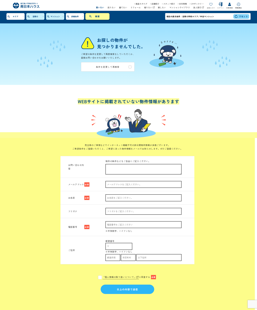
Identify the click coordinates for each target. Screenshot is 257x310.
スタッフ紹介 (169, 3)
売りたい (111, 7)
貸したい (162, 7)
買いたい (100, 7)
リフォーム (136, 7)
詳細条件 (75, 16)
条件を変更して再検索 (108, 66)
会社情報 (183, 3)
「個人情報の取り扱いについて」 (119, 277)
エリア (15, 16)
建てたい (123, 7)
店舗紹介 (155, 3)
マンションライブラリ (179, 7)
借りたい (148, 7)
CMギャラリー (197, 3)
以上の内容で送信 (127, 289)
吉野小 (35, 16)
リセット (243, 16)
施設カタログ (141, 3)
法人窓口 (197, 7)
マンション (55, 16)
